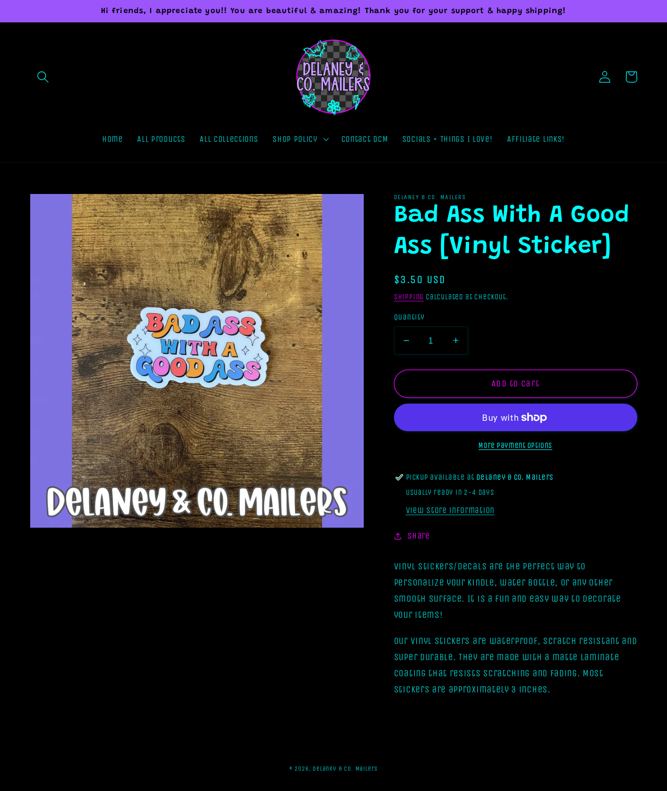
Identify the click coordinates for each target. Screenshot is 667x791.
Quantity (409, 317)
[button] (43, 77)
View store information (450, 510)
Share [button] (418, 536)
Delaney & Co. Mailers (345, 768)
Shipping (409, 297)
